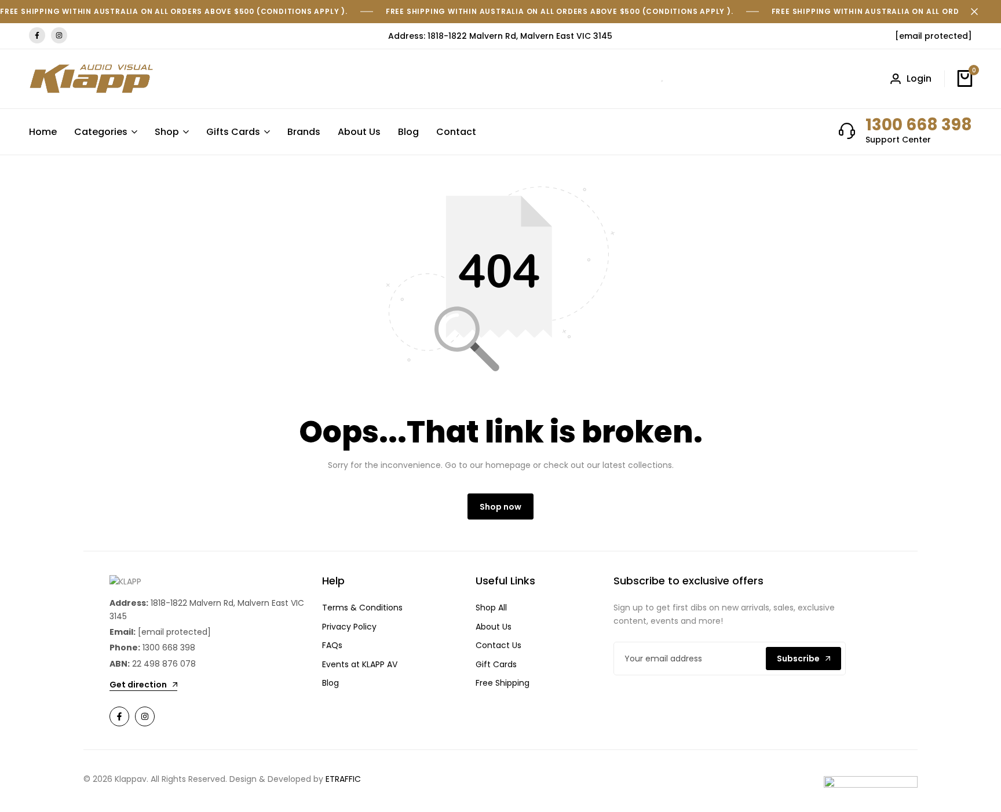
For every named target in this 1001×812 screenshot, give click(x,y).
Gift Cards (496, 664)
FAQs (332, 645)
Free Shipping (502, 683)
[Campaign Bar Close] (980, 11)
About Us (359, 131)
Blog (408, 131)
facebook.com (37, 36)
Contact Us (498, 645)
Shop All (491, 607)
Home (43, 131)
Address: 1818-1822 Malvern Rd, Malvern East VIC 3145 (500, 36)
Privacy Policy (349, 626)
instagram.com (59, 36)
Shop (167, 131)
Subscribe (798, 658)
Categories (100, 131)
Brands (303, 131)
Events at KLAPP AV (359, 664)
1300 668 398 (918, 125)
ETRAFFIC (343, 779)
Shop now (500, 507)
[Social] (119, 716)
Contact (456, 131)
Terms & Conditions (362, 607)
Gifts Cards (233, 131)
